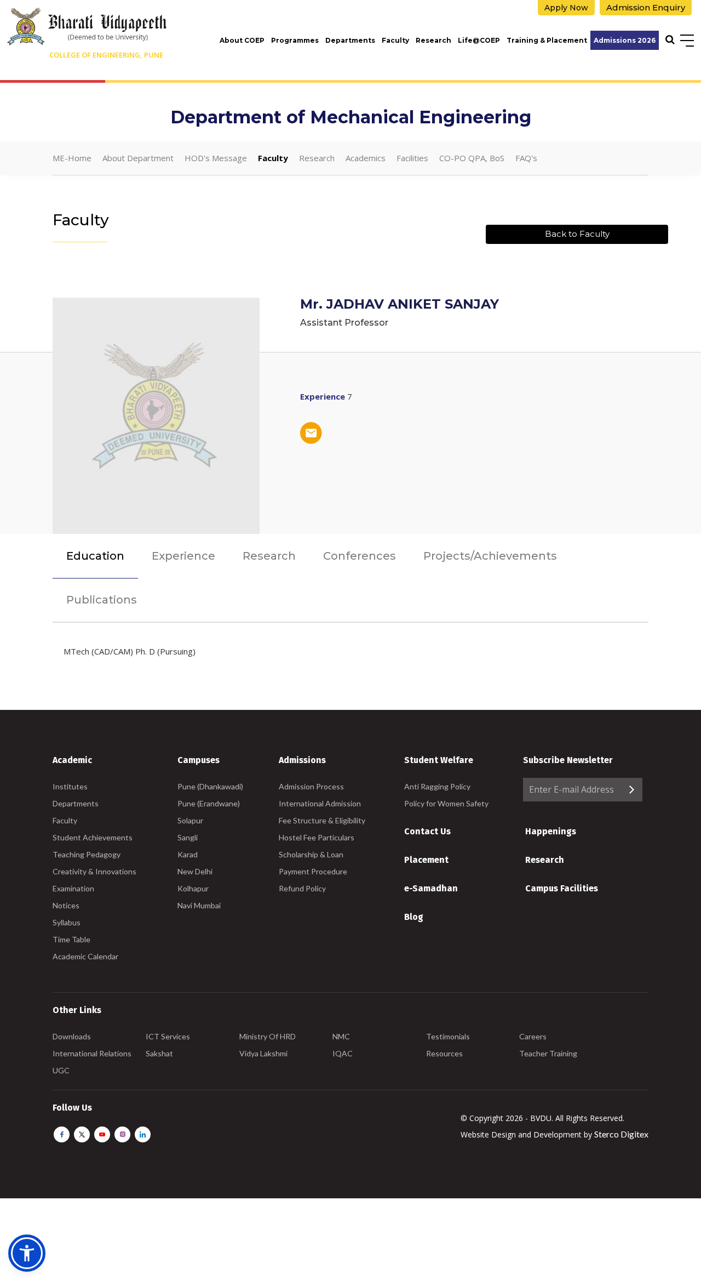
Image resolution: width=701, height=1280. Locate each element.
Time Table (71, 939)
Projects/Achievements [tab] (490, 555)
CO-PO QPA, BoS (471, 157)
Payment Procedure (313, 871)
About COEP (242, 40)
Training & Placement (547, 40)
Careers (533, 1036)
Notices (66, 905)
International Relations (92, 1053)
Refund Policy (302, 888)
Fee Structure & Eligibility (322, 820)
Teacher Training (548, 1053)
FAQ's (526, 157)
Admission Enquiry (645, 7)
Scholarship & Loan (311, 854)
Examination (73, 888)
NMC (341, 1036)
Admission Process (311, 786)
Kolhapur (193, 888)
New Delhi (194, 871)
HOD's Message (216, 157)
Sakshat (159, 1053)
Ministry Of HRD (267, 1036)
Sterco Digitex (621, 1134)
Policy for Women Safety (446, 803)
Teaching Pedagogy (86, 854)
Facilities (412, 157)
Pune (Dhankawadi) (210, 786)
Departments (350, 40)
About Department (138, 157)
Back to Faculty (577, 234)
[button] (27, 1253)
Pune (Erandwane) (208, 803)
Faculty (395, 40)
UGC (61, 1070)
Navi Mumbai (199, 905)
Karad (187, 854)
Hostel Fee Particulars (316, 837)
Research (433, 40)
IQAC (342, 1053)
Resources (444, 1053)
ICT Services (168, 1036)
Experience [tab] (183, 555)
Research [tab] (269, 555)
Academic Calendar (85, 956)
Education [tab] (95, 555)
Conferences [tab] (359, 555)
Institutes (70, 786)
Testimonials (448, 1036)
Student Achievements (93, 837)
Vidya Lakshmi (263, 1053)
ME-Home (72, 157)
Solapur (190, 820)
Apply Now (566, 8)
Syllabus (67, 922)
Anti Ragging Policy (437, 786)
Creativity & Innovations (94, 871)
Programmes (295, 40)
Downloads (72, 1036)
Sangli (187, 837)
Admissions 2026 (625, 40)
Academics (366, 157)
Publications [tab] (101, 599)
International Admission (320, 803)
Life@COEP (479, 40)
